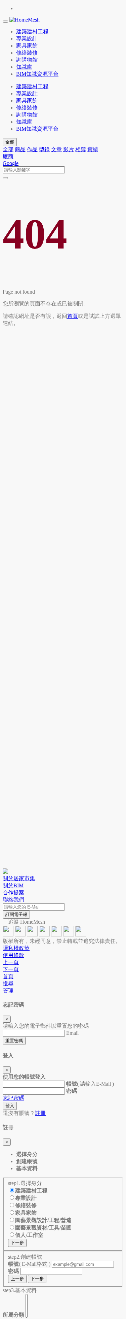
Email (72, 1033)
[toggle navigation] (5, 22)
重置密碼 (14, 1040)
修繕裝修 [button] (27, 53)
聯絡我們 (13, 899)
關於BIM (13, 885)
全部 (9, 141)
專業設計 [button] (27, 38)
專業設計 (27, 93)
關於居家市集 (19, 878)
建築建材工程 (32, 86)
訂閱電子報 (16, 914)
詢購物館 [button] (27, 60)
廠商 (8, 156)
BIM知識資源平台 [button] (37, 74)
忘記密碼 (13, 1098)
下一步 (17, 1242)
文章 (56, 149)
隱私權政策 (16, 948)
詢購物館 (27, 115)
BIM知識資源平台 (37, 129)
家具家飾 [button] (27, 45)
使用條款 (13, 955)
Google (10, 163)
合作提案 (13, 892)
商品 (20, 149)
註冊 (40, 1113)
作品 (32, 149)
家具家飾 (27, 100)
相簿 (80, 149)
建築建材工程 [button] (32, 31)
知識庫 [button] (24, 67)
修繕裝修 (27, 107)
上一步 (17, 1278)
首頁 (72, 316)
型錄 (44, 149)
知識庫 (24, 122)
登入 (9, 1105)
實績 (92, 149)
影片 (68, 149)
